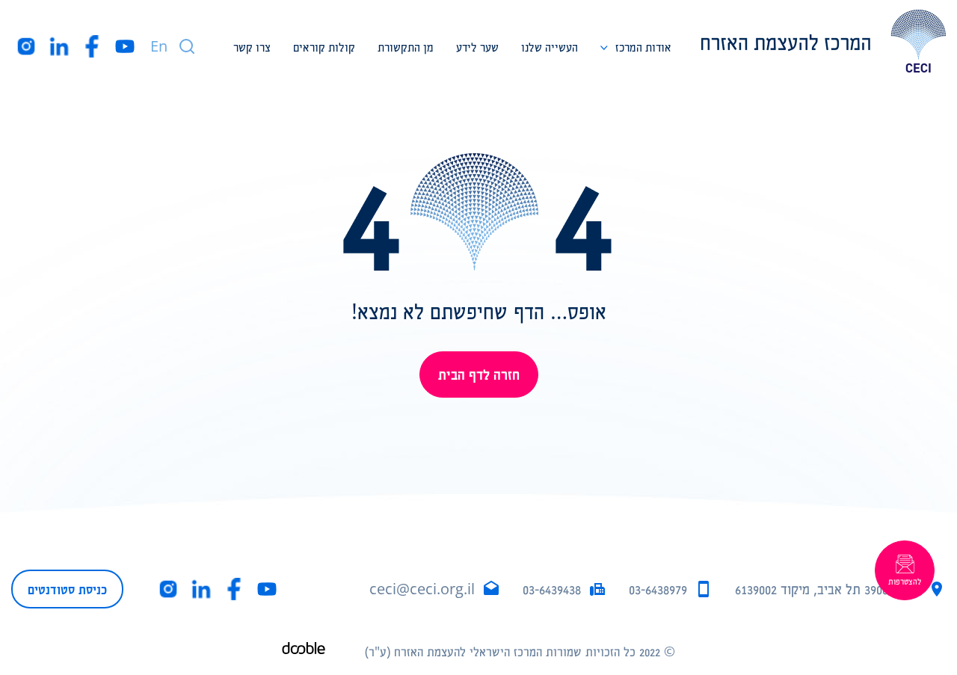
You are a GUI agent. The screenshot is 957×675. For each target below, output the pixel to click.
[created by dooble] (303, 652)
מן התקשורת (406, 46)
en (158, 46)
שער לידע (477, 46)
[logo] (823, 41)
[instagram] (26, 46)
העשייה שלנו (549, 46)
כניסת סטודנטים (67, 589)
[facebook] (92, 46)
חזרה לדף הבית (479, 374)
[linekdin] (59, 46)
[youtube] (125, 46)
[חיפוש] (187, 46)
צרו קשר (252, 46)
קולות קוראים (324, 46)
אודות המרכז (643, 46)
